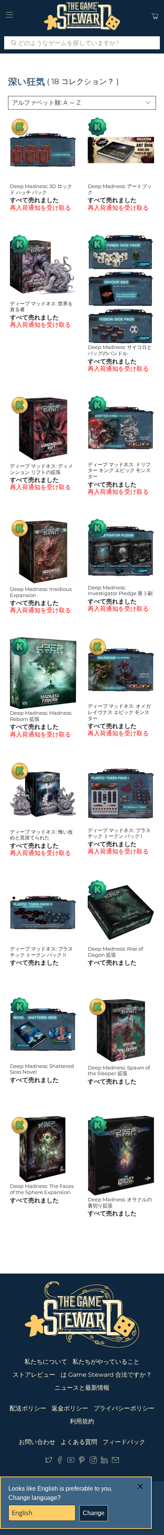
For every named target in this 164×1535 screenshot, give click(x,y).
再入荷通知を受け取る (40, 207)
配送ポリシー (28, 1408)
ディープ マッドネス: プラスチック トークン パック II (41, 952)
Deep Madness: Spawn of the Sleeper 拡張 (119, 1070)
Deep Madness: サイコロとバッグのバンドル (120, 350)
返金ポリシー (69, 1408)
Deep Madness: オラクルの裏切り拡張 (120, 1202)
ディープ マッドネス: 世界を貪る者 (41, 306)
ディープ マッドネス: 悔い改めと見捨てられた (41, 835)
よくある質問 (79, 1442)
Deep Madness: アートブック (120, 189)
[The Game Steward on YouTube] (70, 1461)
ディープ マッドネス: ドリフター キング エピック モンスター (119, 470)
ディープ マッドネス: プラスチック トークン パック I (119, 833)
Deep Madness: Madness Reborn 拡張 (40, 716)
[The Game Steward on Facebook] (59, 1461)
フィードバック (124, 1442)
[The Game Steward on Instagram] (93, 1461)
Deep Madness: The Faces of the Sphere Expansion (42, 1189)
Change (94, 1513)
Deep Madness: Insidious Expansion (41, 592)
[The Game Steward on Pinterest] (81, 1461)
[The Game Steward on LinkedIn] (104, 1461)
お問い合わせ (37, 1442)
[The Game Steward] (82, 16)
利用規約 (82, 1421)
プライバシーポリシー (123, 1408)
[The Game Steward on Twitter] (48, 1461)
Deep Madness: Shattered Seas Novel (42, 1069)
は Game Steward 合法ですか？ (106, 1374)
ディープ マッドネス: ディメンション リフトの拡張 (41, 469)
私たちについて (45, 1361)
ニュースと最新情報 (82, 1387)
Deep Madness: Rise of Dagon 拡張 (115, 952)
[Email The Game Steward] (115, 1461)
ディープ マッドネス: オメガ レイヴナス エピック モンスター (119, 712)
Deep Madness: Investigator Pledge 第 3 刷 (120, 590)
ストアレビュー (34, 1374)
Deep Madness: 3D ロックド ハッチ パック (41, 189)
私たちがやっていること (106, 1361)
